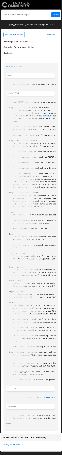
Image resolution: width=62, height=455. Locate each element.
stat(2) (16, 275)
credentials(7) (51, 398)
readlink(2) (19, 398)
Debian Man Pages (14, 34)
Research (51, 34)
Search (55, 14)
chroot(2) (47, 116)
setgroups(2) (19, 314)
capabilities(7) (34, 398)
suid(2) (16, 341)
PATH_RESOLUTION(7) (15, 66)
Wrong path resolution (13, 444)
